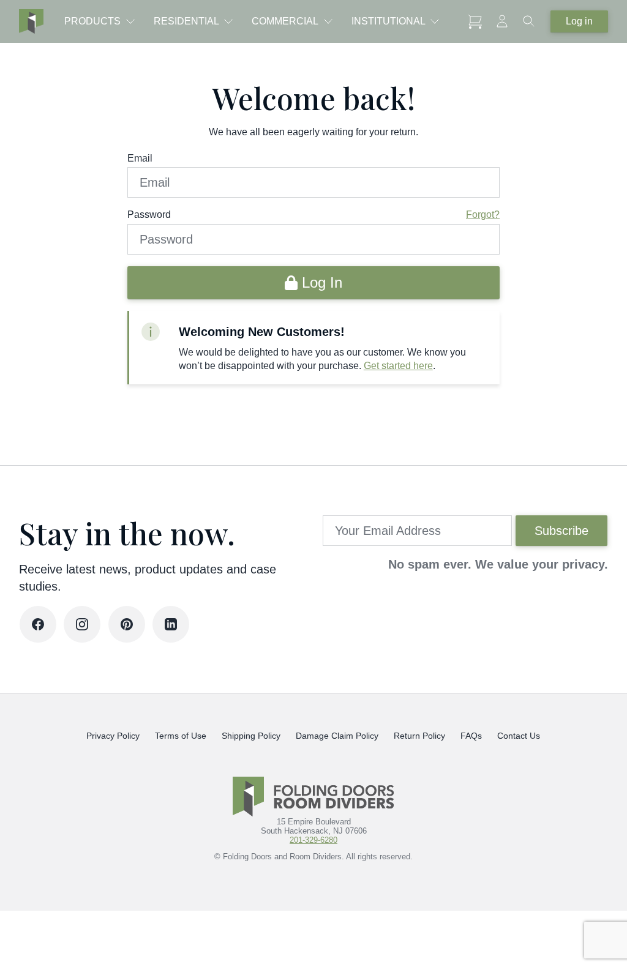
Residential (186, 21)
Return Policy (420, 736)
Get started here (398, 365)
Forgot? (483, 214)
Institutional (388, 21)
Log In (320, 282)
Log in (579, 21)
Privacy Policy (113, 736)
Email (139, 158)
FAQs (471, 736)
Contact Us (519, 736)
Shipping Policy (251, 736)
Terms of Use (181, 736)
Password (149, 214)
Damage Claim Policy (337, 736)
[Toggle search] (529, 21)
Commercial (285, 21)
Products (92, 21)
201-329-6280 (313, 840)
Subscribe (561, 530)
